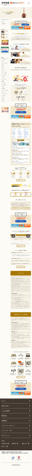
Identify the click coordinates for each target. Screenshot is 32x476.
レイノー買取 (2, 97)
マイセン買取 (2, 61)
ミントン (19, 132)
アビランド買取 (2, 99)
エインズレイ (20, 133)
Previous (13, 236)
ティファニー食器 (26, 133)
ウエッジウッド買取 (3, 59)
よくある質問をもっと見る (20, 266)
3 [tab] (18, 242)
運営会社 (4, 416)
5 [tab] (22, 242)
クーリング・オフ (7, 430)
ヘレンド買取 (2, 70)
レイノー (14, 137)
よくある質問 (6, 411)
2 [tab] (16, 242)
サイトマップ (6, 435)
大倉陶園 (14, 133)
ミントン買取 (2, 77)
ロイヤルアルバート (26, 131)
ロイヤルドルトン (26, 132)
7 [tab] (25, 242)
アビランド (20, 137)
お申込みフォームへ (5, 51)
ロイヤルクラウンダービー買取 (4, 90)
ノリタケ (25, 130)
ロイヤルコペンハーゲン (26, 129)
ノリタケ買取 (2, 68)
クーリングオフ (24, 63)
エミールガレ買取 (3, 95)
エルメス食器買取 (3, 88)
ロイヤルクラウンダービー (26, 134)
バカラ (13, 130)
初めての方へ (3, 21)
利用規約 (4, 421)
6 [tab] (24, 242)
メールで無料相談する (25, 24)
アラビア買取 (2, 86)
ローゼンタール (14, 132)
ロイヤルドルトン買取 (3, 79)
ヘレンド (14, 131)
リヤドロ (25, 137)
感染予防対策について (4, 23)
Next (28, 236)
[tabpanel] (21, 237)
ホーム (4, 401)
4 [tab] (20, 242)
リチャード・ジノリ (21, 131)
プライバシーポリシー (8, 425)
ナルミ (19, 130)
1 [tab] (14, 242)
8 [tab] (27, 242)
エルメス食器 (20, 134)
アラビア (14, 134)
